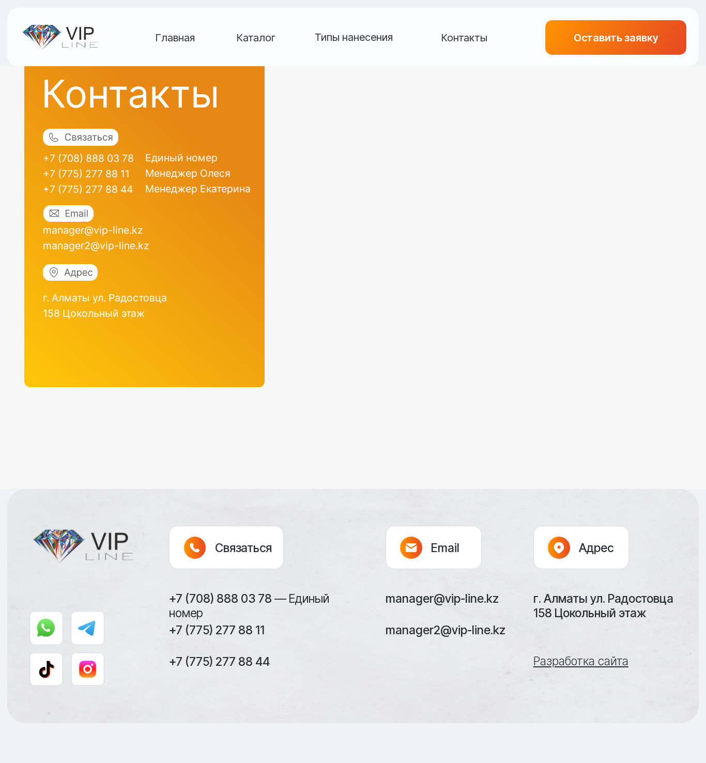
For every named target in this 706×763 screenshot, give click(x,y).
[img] (60, 37)
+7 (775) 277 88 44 (88, 189)
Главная (175, 38)
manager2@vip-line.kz (96, 245)
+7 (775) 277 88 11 (86, 173)
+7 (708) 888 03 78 (88, 158)
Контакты (464, 38)
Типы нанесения (354, 37)
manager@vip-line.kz (93, 230)
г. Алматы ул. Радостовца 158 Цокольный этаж (603, 605)
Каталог (256, 38)
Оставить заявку (616, 38)
